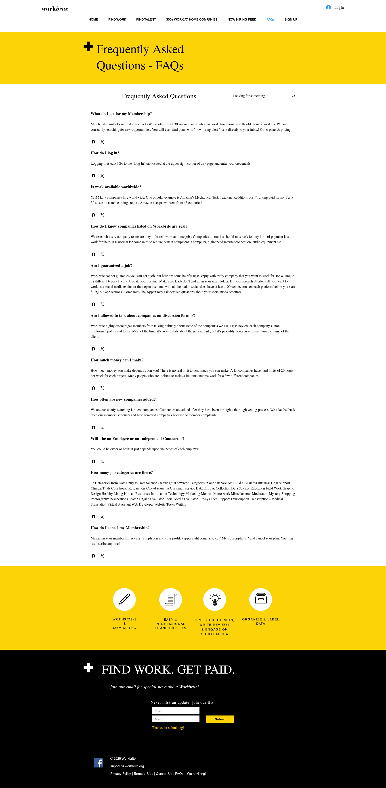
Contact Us (164, 774)
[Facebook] (98, 762)
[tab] (193, 335)
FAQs (179, 774)
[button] (93, 142)
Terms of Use (143, 774)
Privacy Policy (120, 774)
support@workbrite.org (127, 766)
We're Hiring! (196, 774)
